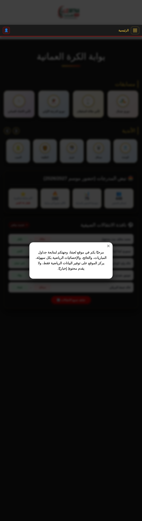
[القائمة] (135, 30)
